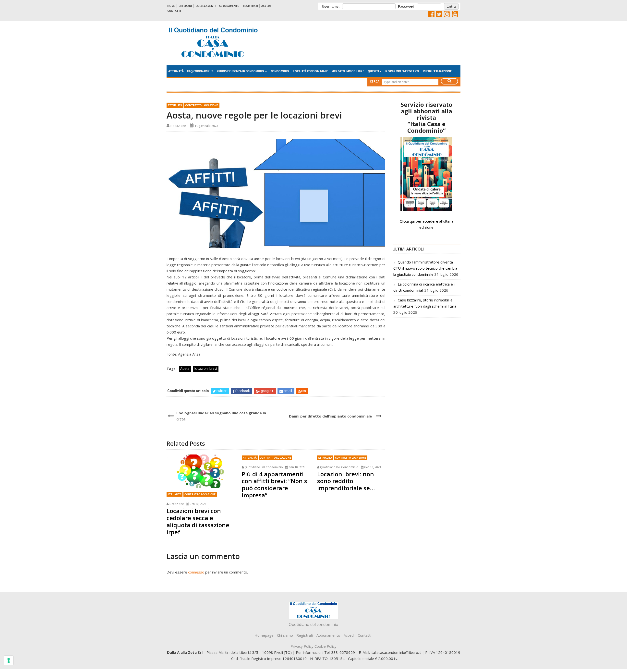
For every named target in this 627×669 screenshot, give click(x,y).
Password (406, 6)
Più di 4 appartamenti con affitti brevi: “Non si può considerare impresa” (275, 484)
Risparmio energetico (402, 71)
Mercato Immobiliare (347, 71)
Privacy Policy (302, 646)
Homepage (264, 635)
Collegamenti (205, 6)
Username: (331, 6)
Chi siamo (185, 6)
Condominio (280, 71)
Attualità (175, 71)
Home (171, 6)
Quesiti (373, 71)
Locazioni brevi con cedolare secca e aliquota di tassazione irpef (198, 521)
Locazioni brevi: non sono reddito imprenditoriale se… (346, 481)
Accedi (266, 6)
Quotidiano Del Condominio (264, 467)
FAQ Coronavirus (200, 71)
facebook (242, 391)
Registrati (250, 6)
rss (303, 391)
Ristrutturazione (437, 71)
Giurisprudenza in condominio (241, 71)
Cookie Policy (325, 646)
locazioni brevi (205, 368)
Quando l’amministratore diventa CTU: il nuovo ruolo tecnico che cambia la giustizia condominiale (425, 268)
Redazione (178, 125)
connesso (196, 572)
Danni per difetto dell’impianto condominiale (330, 416)
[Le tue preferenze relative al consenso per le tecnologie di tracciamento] (8, 660)
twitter (221, 391)
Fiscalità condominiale (310, 71)
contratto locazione (201, 105)
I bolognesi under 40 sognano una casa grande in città (221, 415)
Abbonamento (229, 6)
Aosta (185, 368)
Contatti (174, 10)
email (287, 391)
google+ (267, 391)
